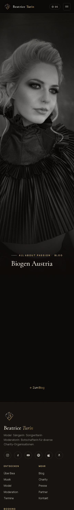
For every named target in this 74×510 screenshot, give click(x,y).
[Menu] (66, 6)
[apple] (49, 455)
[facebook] (18, 455)
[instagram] (7, 455)
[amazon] (59, 455)
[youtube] (28, 455)
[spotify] (38, 455)
